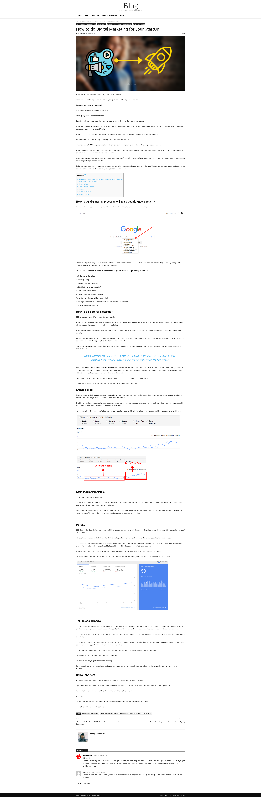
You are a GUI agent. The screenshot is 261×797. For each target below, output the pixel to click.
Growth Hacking (101, 24)
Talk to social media (84, 192)
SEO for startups (146, 713)
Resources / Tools (111, 24)
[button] (182, 16)
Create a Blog (82, 184)
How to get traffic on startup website (130, 713)
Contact (183, 795)
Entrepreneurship (109, 16)
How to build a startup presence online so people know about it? (99, 179)
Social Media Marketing (139, 24)
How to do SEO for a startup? (88, 181)
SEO (86, 546)
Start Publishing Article (85, 186)
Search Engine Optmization (124, 24)
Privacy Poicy (163, 795)
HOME (79, 16)
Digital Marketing (92, 16)
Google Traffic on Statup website (109, 713)
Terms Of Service (174, 795)
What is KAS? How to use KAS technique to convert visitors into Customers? (98, 723)
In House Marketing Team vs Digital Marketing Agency (167, 722)
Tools (121, 16)
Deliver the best (83, 194)
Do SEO (80, 189)
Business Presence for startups (90, 713)
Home (78, 21)
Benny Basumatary (81, 33)
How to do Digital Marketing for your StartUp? (118, 29)
